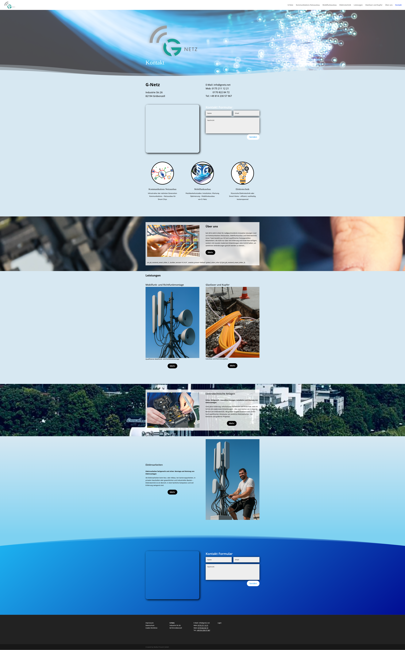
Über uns (389, 5)
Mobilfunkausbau (330, 5)
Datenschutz (150, 625)
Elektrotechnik (345, 5)
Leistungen (358, 5)
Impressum (150, 623)
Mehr (210, 252)
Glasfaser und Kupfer (373, 5)
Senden (253, 137)
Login (219, 623)
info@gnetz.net (204, 623)
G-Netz (290, 5)
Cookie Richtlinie (151, 628)
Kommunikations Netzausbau (308, 5)
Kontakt (398, 5)
